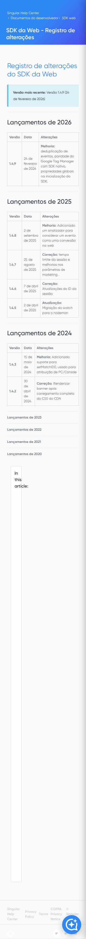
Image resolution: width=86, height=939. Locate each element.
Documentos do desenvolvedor (34, 18)
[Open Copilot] (71, 924)
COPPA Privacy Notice (56, 914)
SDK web (69, 18)
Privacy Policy (30, 914)
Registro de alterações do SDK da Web (18, 562)
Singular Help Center (23, 13)
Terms (43, 914)
